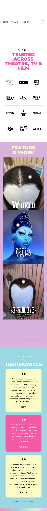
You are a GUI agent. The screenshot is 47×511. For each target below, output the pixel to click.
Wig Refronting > (34, 340)
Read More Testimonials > (23, 501)
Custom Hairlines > (34, 260)
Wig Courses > (35, 207)
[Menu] (43, 22)
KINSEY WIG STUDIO (16, 22)
